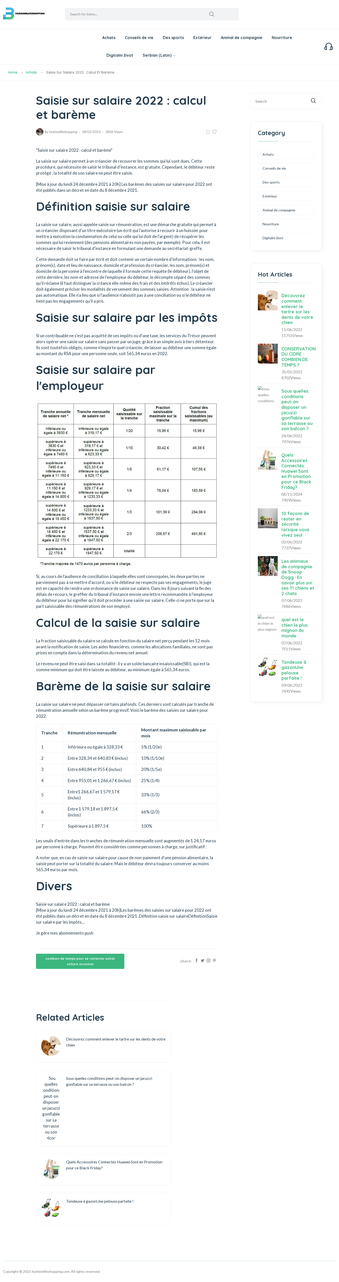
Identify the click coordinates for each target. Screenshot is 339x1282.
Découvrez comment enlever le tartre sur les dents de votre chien (297, 309)
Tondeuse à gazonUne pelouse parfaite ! (293, 670)
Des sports (173, 37)
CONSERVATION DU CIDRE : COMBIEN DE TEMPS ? (298, 357)
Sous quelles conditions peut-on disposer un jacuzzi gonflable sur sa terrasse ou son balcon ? (297, 409)
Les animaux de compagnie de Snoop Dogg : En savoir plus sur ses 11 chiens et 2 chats (297, 577)
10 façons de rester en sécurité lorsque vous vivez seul (295, 524)
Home (13, 72)
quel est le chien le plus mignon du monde (294, 628)
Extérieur (202, 37)
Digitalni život (119, 55)
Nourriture (282, 37)
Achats (108, 37)
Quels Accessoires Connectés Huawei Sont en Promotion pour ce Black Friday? (296, 471)
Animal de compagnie (241, 37)
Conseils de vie (139, 37)
